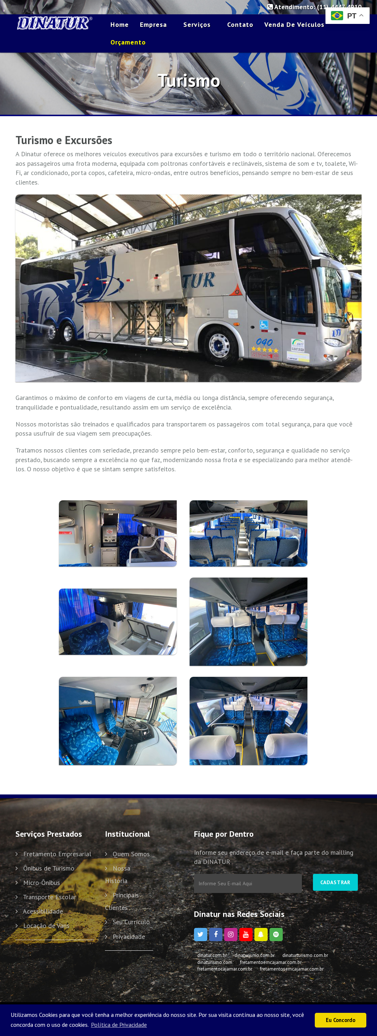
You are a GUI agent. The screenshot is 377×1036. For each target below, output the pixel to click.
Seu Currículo (131, 922)
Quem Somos (131, 854)
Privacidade (129, 936)
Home (119, 24)
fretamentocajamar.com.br (224, 969)
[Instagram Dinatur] (230, 934)
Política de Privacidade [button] (119, 1024)
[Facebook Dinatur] (215, 934)
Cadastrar (335, 882)
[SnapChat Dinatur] (261, 934)
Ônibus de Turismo (48, 868)
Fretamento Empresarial (57, 854)
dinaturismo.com (214, 962)
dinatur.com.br (212, 955)
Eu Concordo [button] (340, 1020)
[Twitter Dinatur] (200, 934)
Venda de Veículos (294, 24)
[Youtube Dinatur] (246, 934)
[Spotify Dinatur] (276, 934)
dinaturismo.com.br (255, 955)
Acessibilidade (43, 911)
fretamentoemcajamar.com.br (271, 962)
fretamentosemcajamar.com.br (292, 969)
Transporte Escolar (49, 897)
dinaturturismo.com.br (305, 955)
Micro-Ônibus (41, 882)
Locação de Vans (46, 925)
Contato (240, 24)
